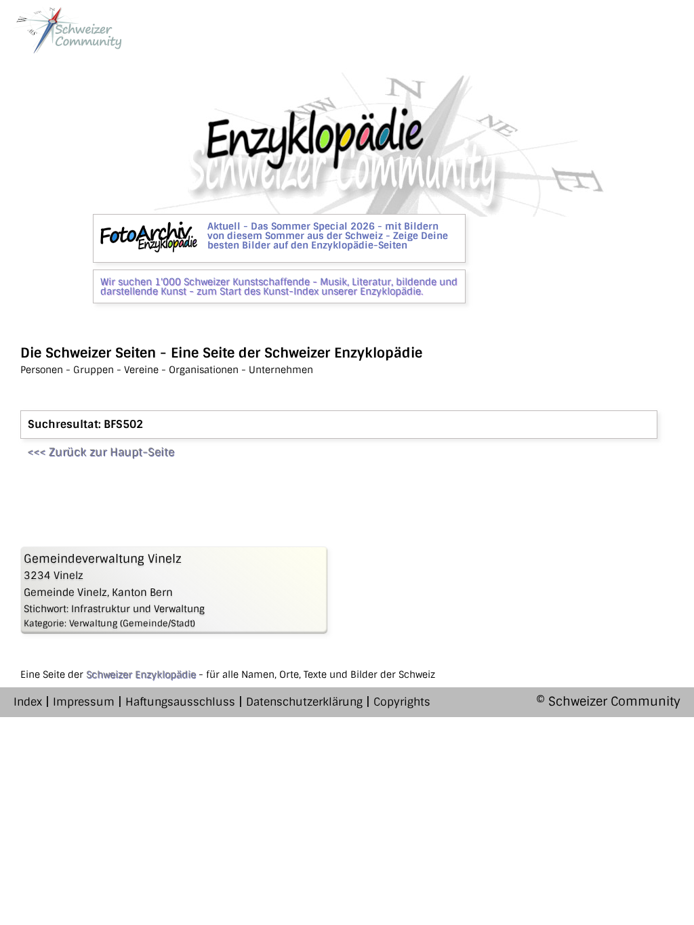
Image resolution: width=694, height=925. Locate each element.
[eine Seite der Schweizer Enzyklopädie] (68, 30)
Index (28, 702)
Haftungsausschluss (180, 702)
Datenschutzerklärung (304, 702)
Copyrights (401, 702)
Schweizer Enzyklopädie (141, 674)
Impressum (84, 702)
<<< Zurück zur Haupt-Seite (100, 452)
